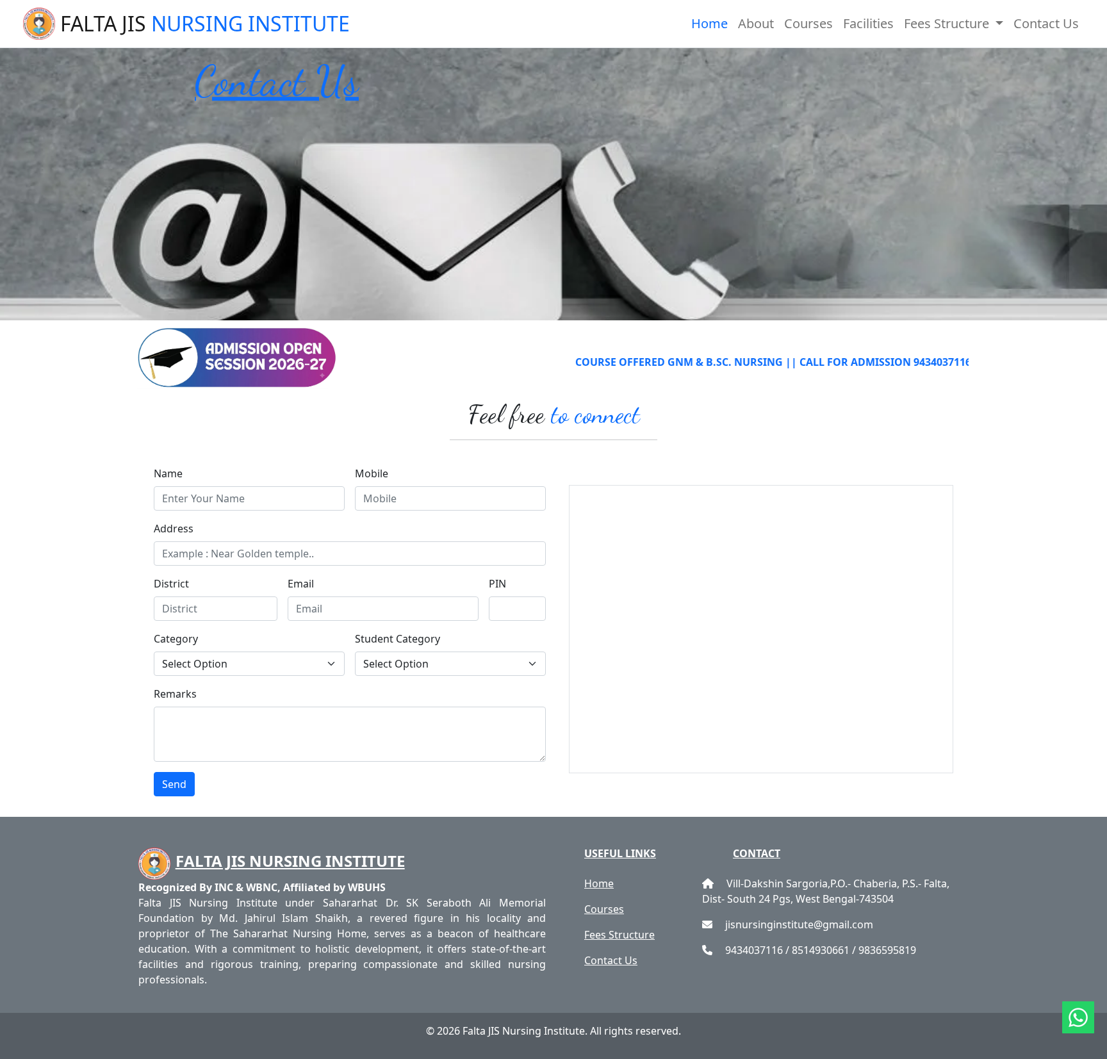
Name (168, 473)
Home (709, 23)
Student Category (397, 639)
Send (174, 784)
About (756, 23)
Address (173, 528)
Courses (604, 909)
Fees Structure (619, 935)
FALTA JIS (205, 23)
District (171, 584)
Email (301, 584)
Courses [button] (808, 23)
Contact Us (1046, 23)
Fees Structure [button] (948, 23)
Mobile (371, 473)
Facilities (868, 23)
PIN (497, 584)
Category (176, 639)
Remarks (175, 694)
